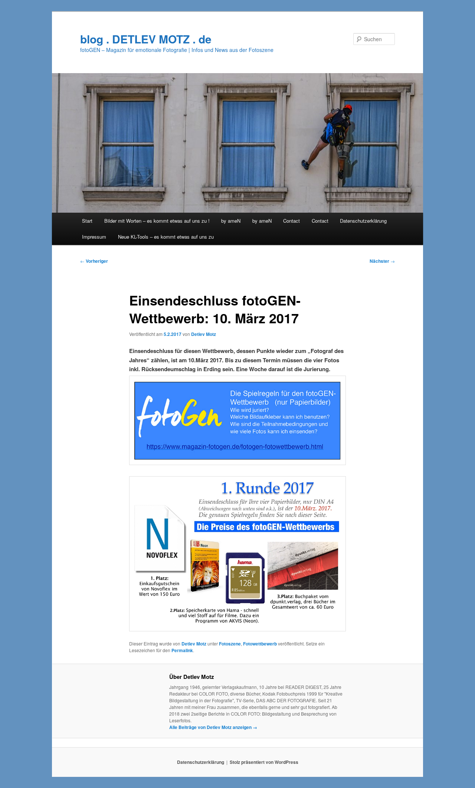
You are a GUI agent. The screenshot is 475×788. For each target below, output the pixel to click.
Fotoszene (230, 643)
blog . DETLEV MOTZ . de (146, 39)
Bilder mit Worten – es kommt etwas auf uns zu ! (157, 220)
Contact (291, 220)
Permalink (182, 650)
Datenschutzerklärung (363, 220)
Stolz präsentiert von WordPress (264, 762)
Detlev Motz (203, 334)
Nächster (382, 261)
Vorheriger (94, 261)
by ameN (230, 220)
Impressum (94, 236)
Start (87, 220)
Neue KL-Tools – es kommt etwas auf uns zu (166, 236)
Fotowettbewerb (260, 643)
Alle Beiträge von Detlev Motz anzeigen (213, 727)
